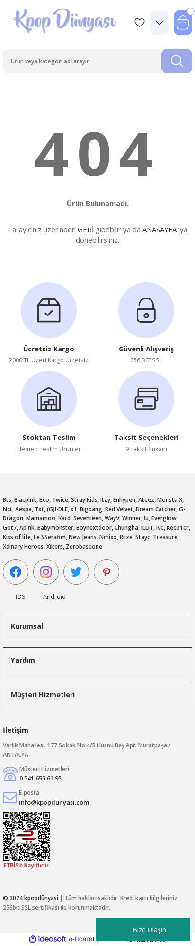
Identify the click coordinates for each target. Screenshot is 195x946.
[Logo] (65, 22)
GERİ (86, 229)
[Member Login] (159, 22)
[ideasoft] (48, 939)
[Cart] (183, 22)
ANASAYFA (159, 229)
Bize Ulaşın (149, 929)
